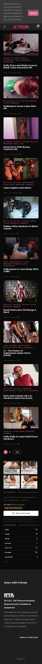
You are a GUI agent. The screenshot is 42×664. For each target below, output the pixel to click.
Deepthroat (28, 182)
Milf (12, 184)
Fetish (24, 101)
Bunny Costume (22, 142)
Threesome (9, 266)
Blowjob (8, 142)
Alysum (6, 73)
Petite (34, 142)
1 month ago (13, 113)
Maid (20, 347)
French (32, 101)
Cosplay (17, 182)
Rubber (29, 184)
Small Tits (18, 144)
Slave (24, 264)
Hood (33, 221)
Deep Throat (21, 58)
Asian (21, 534)
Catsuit (17, 221)
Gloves (25, 221)
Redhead (26, 60)
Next (17, 452)
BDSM (21, 539)
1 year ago (12, 234)
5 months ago (13, 193)
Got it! (33, 13)
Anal (6, 262)
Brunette (8, 58)
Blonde (13, 345)
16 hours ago (13, 73)
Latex (18, 60)
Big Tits (16, 101)
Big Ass (7, 101)
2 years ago (12, 317)
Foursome (9, 60)
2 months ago (13, 154)
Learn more (32, 10)
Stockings (9, 62)
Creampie (26, 388)
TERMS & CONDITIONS (28, 637)
